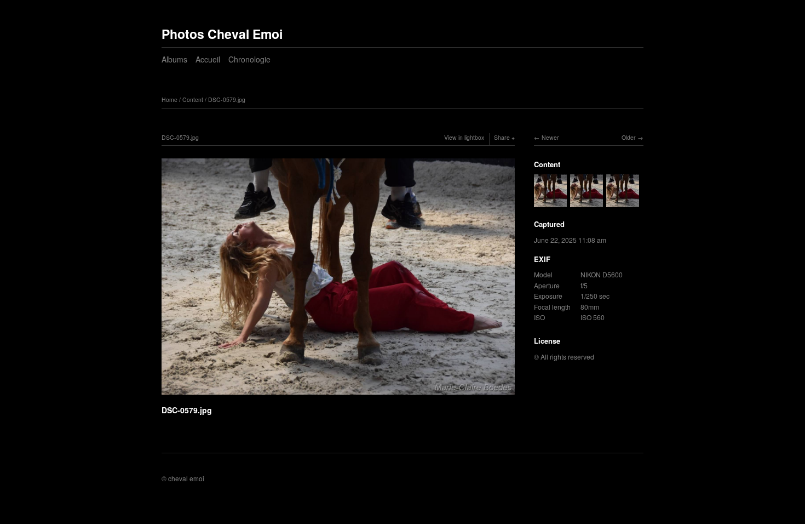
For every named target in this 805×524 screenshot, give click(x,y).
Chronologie (249, 59)
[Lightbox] (338, 395)
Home (169, 99)
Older (629, 137)
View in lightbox (464, 137)
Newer (550, 137)
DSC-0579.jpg (226, 99)
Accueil (208, 59)
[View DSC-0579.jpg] (550, 202)
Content (192, 99)
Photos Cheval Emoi (222, 34)
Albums (174, 59)
